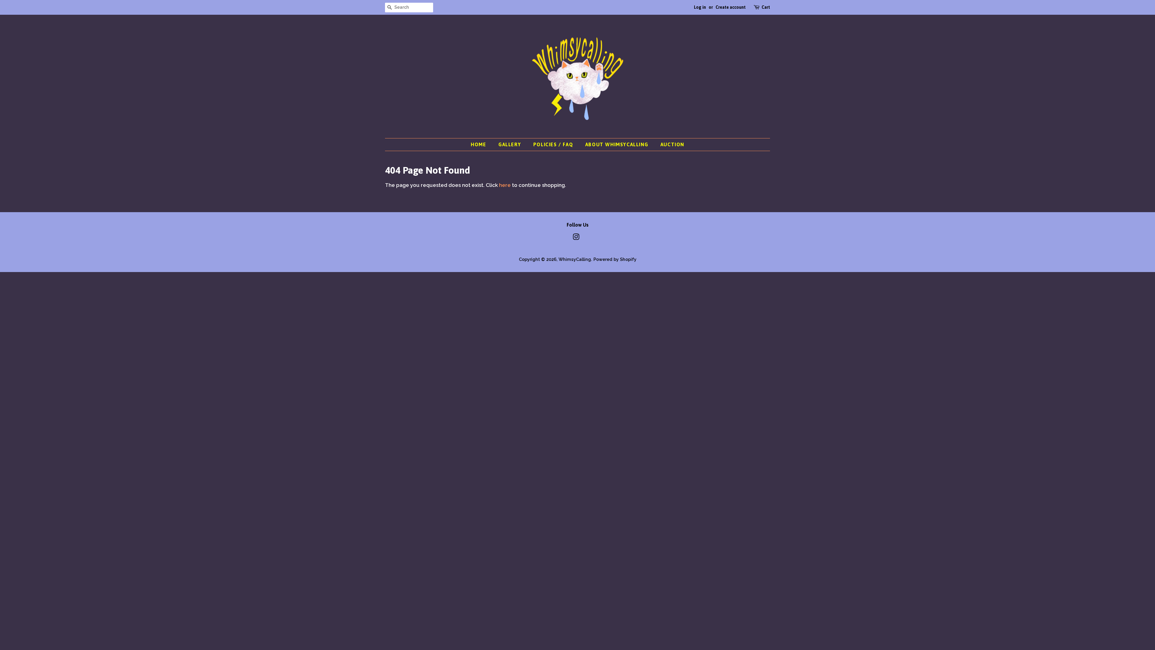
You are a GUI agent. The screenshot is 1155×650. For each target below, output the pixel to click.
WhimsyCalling (575, 259)
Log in (700, 7)
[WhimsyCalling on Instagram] (576, 237)
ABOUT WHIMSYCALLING (616, 144)
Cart (766, 7)
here (505, 185)
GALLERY (509, 144)
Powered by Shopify (614, 259)
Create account (731, 7)
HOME (478, 144)
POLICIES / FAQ (553, 144)
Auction (672, 144)
